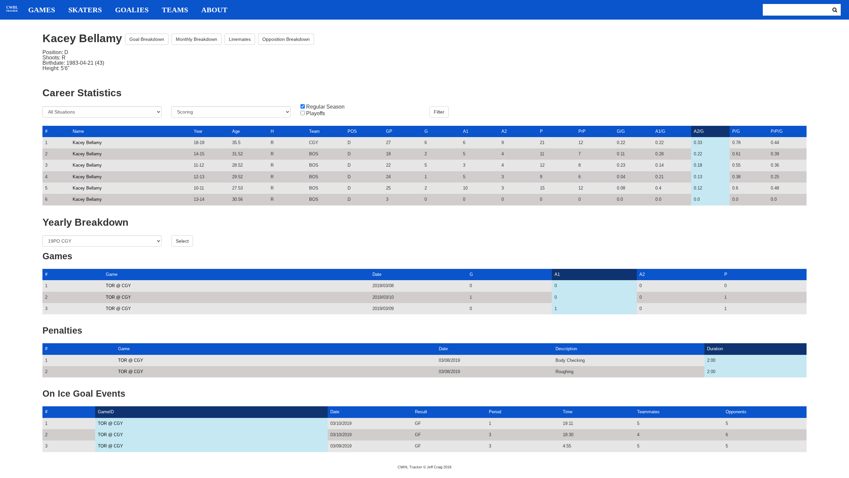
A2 (504, 131)
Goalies (132, 10)
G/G (621, 131)
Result (421, 411)
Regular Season (325, 107)
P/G (736, 131)
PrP (582, 131)
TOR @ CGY (118, 285)
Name (78, 131)
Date (376, 274)
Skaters (85, 10)
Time (567, 411)
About (214, 10)
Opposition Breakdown (286, 39)
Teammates (648, 411)
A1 (465, 131)
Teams (175, 10)
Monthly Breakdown (196, 39)
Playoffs (315, 113)
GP (389, 131)
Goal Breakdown (146, 39)
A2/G (699, 131)
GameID (106, 411)
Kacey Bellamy (87, 142)
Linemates (240, 39)
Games (41, 10)
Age (236, 131)
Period (495, 411)
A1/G (660, 131)
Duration (715, 348)
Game (111, 274)
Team (314, 131)
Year (198, 131)
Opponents (736, 411)
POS (352, 131)
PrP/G (777, 131)
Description (566, 348)
